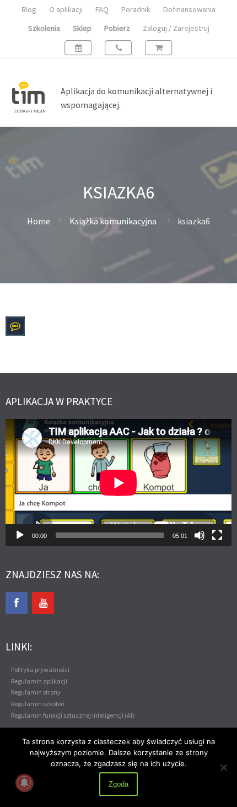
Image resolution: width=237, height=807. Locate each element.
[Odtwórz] (19, 535)
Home (38, 221)
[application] (118, 482)
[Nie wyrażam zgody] (223, 767)
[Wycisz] (199, 535)
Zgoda (118, 784)
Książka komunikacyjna (113, 221)
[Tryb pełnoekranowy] (217, 535)
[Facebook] (17, 603)
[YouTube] (43, 603)
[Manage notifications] (24, 783)
